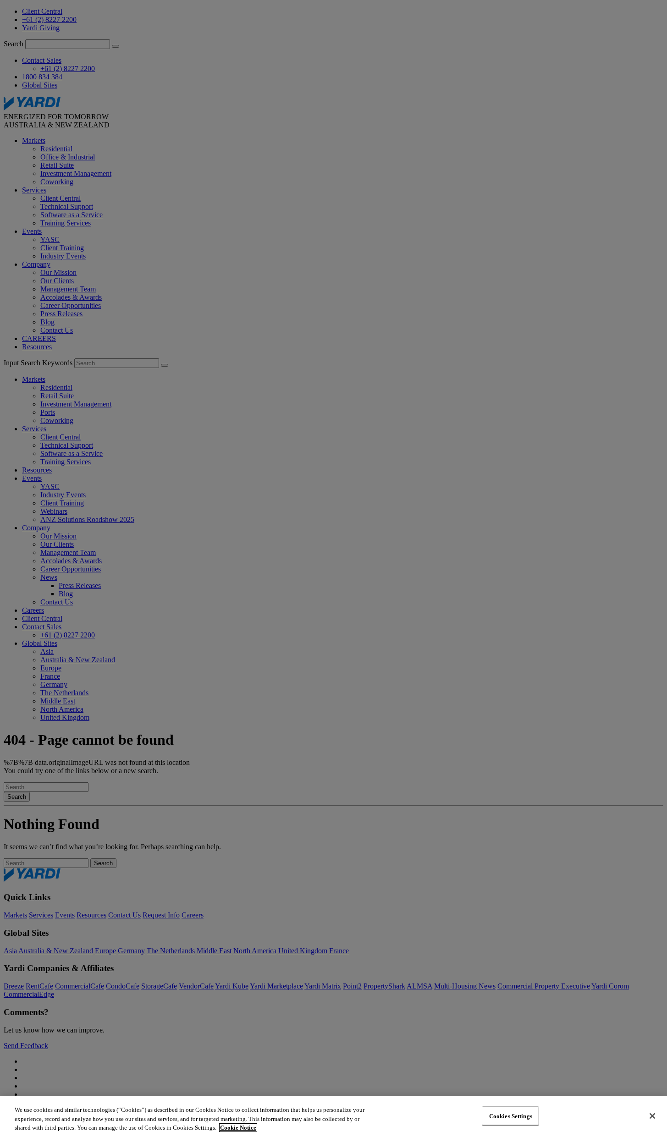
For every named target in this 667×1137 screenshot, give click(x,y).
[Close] (652, 1116)
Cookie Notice (238, 1127)
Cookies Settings (510, 1115)
